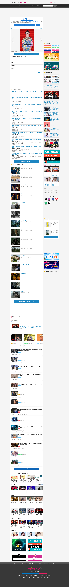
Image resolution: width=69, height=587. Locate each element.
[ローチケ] (55, 2)
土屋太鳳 (45, 194)
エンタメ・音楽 (55, 45)
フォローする (19, 559)
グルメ (26, 563)
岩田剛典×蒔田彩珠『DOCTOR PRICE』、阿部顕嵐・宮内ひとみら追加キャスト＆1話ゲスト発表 (27, 126)
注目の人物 (13, 530)
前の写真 (13, 28)
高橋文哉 (17, 422)
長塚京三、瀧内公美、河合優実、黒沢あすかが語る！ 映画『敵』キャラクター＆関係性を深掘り (27, 140)
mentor (22, 167)
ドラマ (18, 379)
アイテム (49, 563)
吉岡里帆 (55, 192)
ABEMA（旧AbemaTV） (14, 388)
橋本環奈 (49, 192)
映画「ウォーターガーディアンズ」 (27, 176)
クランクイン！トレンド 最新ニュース (19, 473)
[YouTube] (56, 199)
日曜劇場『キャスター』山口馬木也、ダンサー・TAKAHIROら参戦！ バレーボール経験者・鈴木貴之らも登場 (27, 133)
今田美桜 (45, 190)
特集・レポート (55, 563)
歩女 (21, 229)
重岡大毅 (19, 448)
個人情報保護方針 (48, 575)
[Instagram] (49, 199)
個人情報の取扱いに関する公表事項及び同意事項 (28, 577)
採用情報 (35, 575)
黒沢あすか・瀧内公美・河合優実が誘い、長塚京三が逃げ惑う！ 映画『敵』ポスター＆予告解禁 (27, 147)
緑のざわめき (23, 255)
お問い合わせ (41, 575)
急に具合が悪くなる (14, 414)
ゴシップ (19, 405)
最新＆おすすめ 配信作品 (16, 518)
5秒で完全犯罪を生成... (14, 448)
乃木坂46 (55, 190)
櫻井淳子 (16, 354)
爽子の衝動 (23, 202)
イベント (22, 563)
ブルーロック (13, 422)
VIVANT (13, 379)
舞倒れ (22, 193)
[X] (45, 199)
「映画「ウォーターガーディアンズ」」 (34, 21)
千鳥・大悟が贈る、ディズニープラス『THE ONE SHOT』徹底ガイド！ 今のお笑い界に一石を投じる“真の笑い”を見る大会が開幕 (30, 327)
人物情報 (15, 8)
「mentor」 (26, 21)
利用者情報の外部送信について (43, 577)
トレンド (47, 51)
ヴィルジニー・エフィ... (23, 414)
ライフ (45, 563)
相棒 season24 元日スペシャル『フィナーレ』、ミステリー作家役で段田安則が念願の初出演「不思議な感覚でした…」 (27, 119)
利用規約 (31, 575)
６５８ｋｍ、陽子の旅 (25, 264)
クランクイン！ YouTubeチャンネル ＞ (54, 147)
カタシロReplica (24, 238)
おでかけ (30, 563)
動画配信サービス (55, 51)
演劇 (48, 47)
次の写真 (40, 28)
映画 (48, 45)
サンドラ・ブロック (14, 405)
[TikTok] (49, 203)
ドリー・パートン (14, 439)
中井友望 (19, 354)
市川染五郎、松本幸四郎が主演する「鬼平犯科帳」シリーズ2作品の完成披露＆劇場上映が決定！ (27, 98)
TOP (12, 8)
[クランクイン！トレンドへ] (49, 2)
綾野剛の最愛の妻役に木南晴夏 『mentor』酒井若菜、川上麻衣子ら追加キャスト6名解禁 (27, 91)
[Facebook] (53, 199)
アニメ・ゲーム (55, 47)
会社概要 (19, 575)
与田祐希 (49, 194)
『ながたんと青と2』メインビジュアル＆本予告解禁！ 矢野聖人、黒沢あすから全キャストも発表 (27, 112)
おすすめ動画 (14, 507)
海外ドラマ (47, 49)
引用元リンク (40, 72)
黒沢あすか (26, 19)
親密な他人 (23, 291)
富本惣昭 (20, 422)
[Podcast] (45, 203)
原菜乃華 (23, 448)
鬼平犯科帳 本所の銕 (25, 184)
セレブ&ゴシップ (55, 49)
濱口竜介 (19, 414)
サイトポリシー (25, 575)
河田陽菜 (13, 354)
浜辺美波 (49, 190)
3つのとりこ (23, 282)
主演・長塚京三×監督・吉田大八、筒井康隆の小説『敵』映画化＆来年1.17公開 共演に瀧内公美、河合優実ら (27, 154)
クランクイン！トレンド (15, 563)
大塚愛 (16, 379)
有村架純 (45, 192)
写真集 (52, 190)
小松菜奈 (52, 192)
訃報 (20, 439)
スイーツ (35, 563)
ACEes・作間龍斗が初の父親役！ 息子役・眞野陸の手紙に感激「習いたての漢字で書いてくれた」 (27, 105)
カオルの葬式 (23, 220)
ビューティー (40, 563)
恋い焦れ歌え (23, 273)
